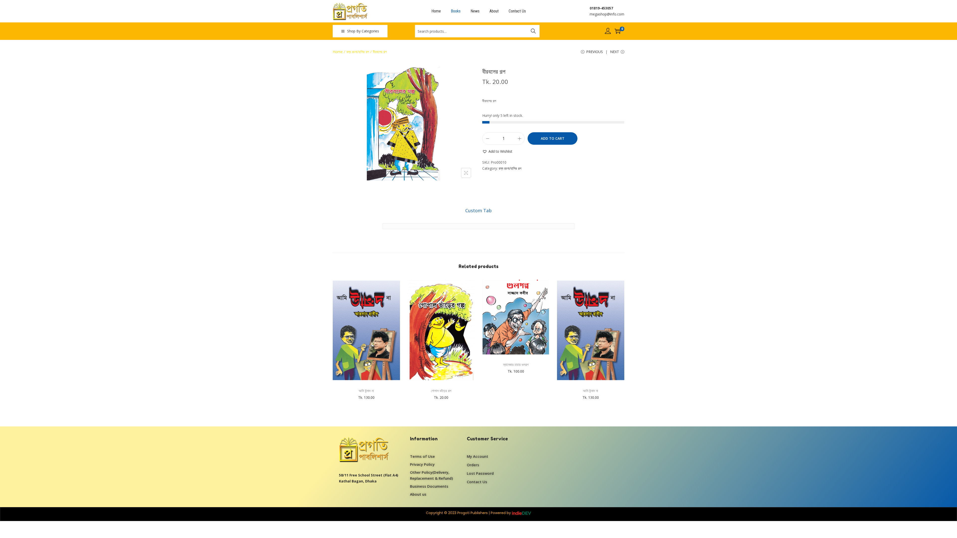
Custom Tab (478, 210)
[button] (497, 151)
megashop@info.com (607, 14)
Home (338, 51)
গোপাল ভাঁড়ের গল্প (441, 391)
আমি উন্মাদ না (366, 391)
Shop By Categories (363, 31)
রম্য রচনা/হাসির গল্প (357, 51)
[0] (618, 31)
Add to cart (552, 138)
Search (533, 31)
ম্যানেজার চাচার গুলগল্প (516, 364)
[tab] (478, 210)
